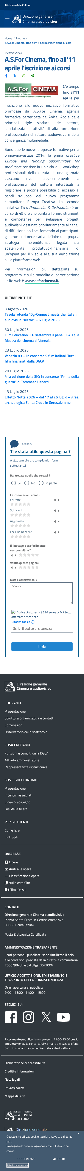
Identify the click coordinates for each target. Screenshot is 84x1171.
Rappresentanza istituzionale (26, 767)
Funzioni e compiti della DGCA (26, 753)
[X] (15, 75)
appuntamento (14, 1043)
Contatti (12, 907)
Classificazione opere (23, 875)
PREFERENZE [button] (26, 1159)
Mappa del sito (15, 1096)
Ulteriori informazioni (17, 1165)
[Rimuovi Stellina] (55, 499)
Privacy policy (14, 1087)
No (33, 483)
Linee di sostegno (17, 802)
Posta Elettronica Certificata (25, 934)
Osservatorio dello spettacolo (26, 731)
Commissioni (14, 725)
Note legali (12, 1079)
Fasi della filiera (16, 809)
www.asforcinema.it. (42, 281)
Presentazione (15, 711)
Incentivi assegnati (18, 795)
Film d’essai (17, 889)
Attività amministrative (22, 760)
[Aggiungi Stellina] (58, 499)
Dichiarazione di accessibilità (25, 1062)
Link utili (11, 837)
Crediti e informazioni (19, 1071)
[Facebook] (6, 75)
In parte (51, 483)
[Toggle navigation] (7, 18)
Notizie (20, 38)
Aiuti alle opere (19, 869)
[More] (32, 75)
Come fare (12, 830)
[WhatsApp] (23, 75)
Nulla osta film (19, 882)
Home (8, 38)
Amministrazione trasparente (31, 947)
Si (19, 483)
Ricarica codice (21, 621)
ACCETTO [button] (59, 1159)
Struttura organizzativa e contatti (29, 718)
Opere (13, 862)
